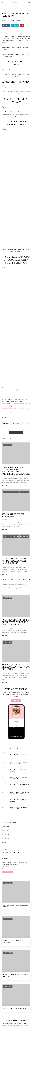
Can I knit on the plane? (16, 579)
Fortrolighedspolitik (16, 1026)
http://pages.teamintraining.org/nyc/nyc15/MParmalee (17, 408)
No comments (17, 20)
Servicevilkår (26, 1025)
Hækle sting (5, 830)
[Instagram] (7, 852)
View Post (4, 485)
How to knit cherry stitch (19, 784)
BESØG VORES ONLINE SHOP (16, 1020)
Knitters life (6, 9)
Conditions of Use (11, 869)
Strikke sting (5, 842)
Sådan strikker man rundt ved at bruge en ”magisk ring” (15, 560)
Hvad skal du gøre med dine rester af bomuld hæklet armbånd (15, 622)
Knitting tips (5, 838)
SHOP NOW (16, 700)
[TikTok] (18, 852)
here (3, 408)
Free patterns (5, 826)
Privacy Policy (21, 869)
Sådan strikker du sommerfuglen (13, 515)
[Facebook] (3, 852)
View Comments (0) (16, 432)
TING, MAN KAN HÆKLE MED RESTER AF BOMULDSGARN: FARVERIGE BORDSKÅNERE (16, 470)
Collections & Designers (11, 492)
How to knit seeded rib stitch (15, 1008)
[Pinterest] (10, 852)
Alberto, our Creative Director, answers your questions (16, 666)
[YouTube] (14, 852)
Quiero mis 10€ (7, 871)
